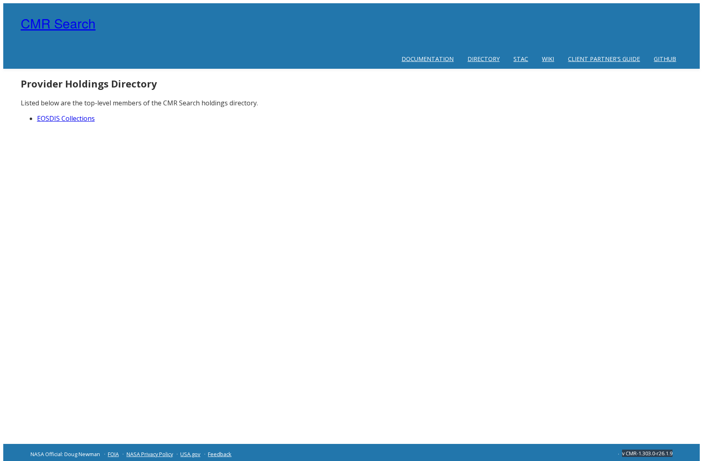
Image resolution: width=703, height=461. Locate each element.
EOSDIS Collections (66, 118)
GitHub (665, 59)
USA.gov (190, 454)
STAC (520, 59)
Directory (483, 59)
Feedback (219, 454)
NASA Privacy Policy (150, 454)
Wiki (548, 59)
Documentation (428, 59)
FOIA (113, 454)
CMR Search (58, 22)
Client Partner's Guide (604, 59)
